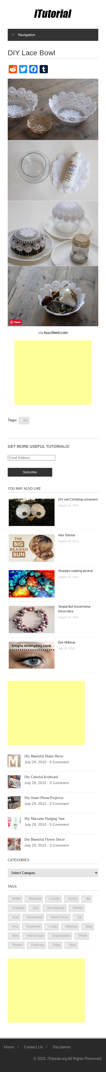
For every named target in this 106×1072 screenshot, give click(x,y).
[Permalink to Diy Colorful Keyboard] (14, 781)
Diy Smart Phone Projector (44, 798)
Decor (73, 899)
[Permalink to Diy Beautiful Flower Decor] (14, 844)
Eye (36, 908)
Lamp (53, 926)
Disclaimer (62, 1047)
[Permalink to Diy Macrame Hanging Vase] (14, 823)
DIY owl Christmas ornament (77, 499)
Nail (15, 936)
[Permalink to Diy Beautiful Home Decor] (14, 760)
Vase (72, 945)
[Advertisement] (53, 372)
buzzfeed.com (56, 332)
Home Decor (60, 917)
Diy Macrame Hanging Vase (44, 819)
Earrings (18, 908)
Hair (16, 917)
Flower (78, 908)
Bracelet (35, 899)
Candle (55, 899)
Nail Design (35, 936)
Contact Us (33, 1047)
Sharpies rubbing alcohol (75, 571)
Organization (61, 936)
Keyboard (33, 926)
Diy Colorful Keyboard (41, 777)
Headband (34, 917)
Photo (83, 936)
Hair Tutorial (66, 535)
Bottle (17, 899)
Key (15, 926)
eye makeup (56, 908)
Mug (89, 926)
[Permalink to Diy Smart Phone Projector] (14, 802)
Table (56, 945)
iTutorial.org (57, 1058)
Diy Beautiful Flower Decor (44, 839)
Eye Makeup (66, 642)
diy (25, 420)
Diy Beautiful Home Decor (43, 756)
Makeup (71, 926)
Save (17, 322)
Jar (79, 917)
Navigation (26, 35)
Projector (37, 945)
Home (9, 1047)
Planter (18, 945)
